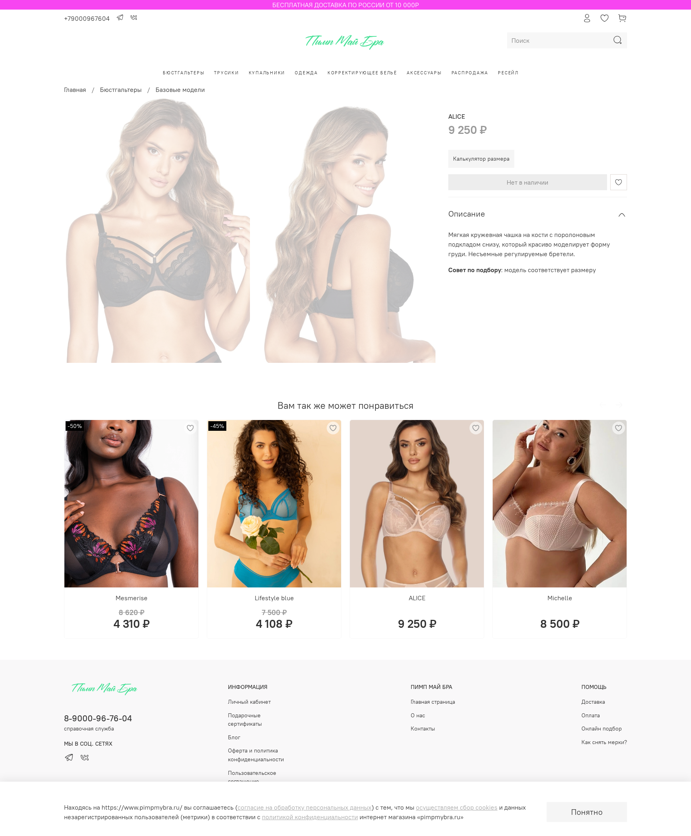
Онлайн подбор (601, 728)
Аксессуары (424, 73)
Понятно (587, 812)
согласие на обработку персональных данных (304, 807)
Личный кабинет (249, 701)
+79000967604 (87, 18)
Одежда (306, 73)
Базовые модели (180, 90)
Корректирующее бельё (362, 73)
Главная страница (433, 701)
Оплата (590, 715)
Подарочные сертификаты (245, 720)
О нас (418, 715)
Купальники (267, 73)
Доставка (593, 701)
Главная (75, 90)
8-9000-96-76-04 (98, 718)
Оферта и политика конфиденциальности (256, 755)
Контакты (423, 728)
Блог (234, 737)
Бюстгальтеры (183, 73)
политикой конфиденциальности (310, 817)
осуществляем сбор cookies (456, 807)
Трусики (226, 73)
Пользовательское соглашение (252, 777)
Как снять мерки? (604, 742)
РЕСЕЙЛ (508, 73)
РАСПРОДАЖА (470, 73)
